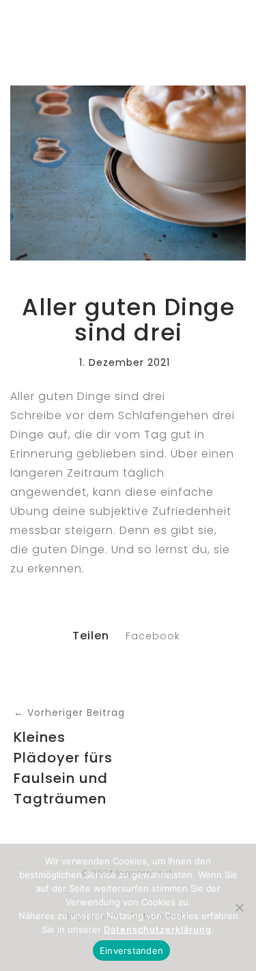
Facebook (153, 636)
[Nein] (239, 907)
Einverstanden (131, 950)
